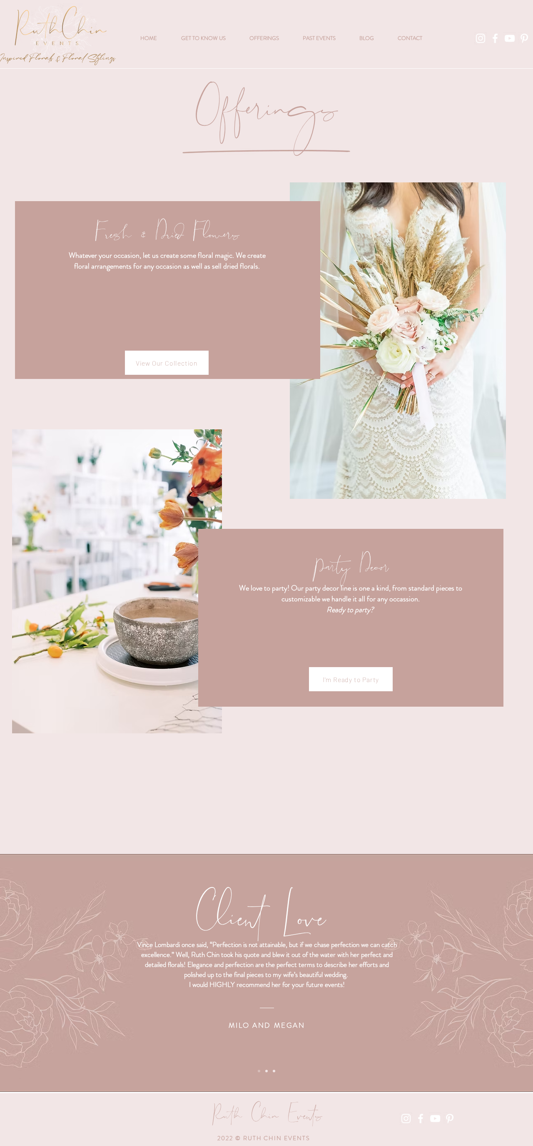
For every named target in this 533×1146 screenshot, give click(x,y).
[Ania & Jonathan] (274, 1071)
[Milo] (259, 1071)
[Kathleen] (266, 1071)
